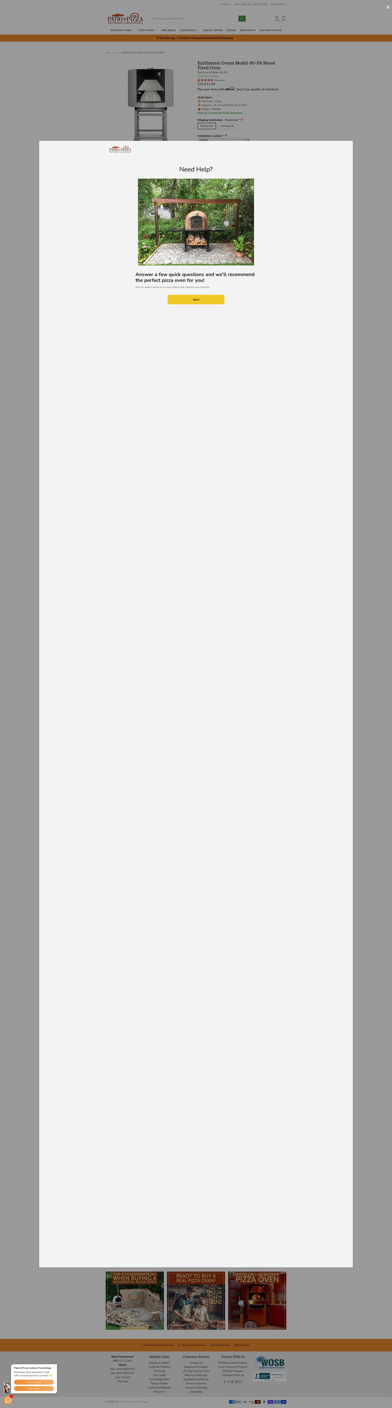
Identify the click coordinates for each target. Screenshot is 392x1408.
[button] (7, 1400)
